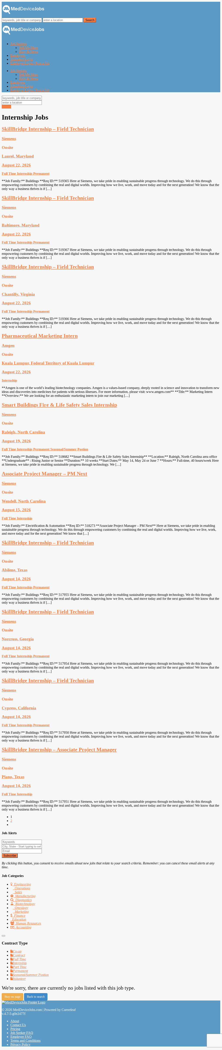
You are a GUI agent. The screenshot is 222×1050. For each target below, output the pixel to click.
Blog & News (28, 51)
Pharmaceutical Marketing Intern (40, 336)
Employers (17, 55)
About (14, 1021)
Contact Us (18, 1025)
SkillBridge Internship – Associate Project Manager (59, 749)
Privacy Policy (20, 1044)
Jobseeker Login (21, 59)
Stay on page (12, 996)
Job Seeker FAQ (21, 1033)
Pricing (15, 1029)
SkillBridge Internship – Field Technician (48, 129)
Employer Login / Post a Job (29, 63)
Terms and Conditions (25, 1040)
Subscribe (9, 855)
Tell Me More (28, 47)
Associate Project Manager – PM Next (44, 473)
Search (6, 107)
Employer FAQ (21, 1036)
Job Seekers (18, 44)
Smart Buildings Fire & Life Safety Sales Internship (59, 405)
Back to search (36, 996)
